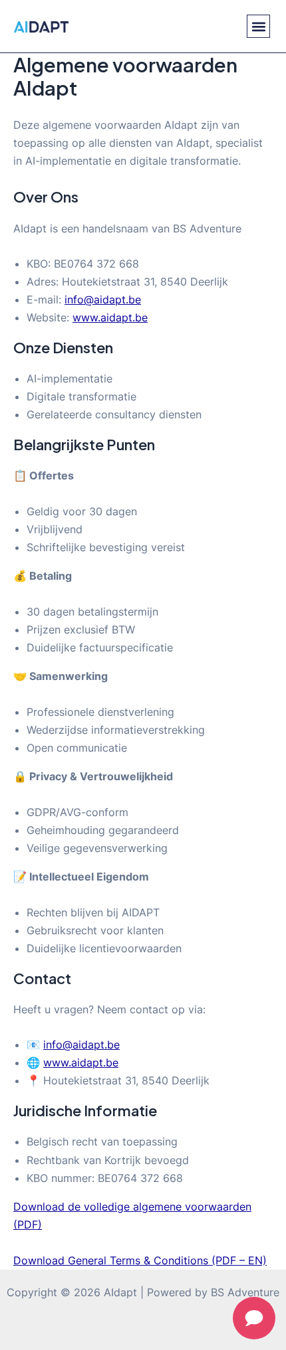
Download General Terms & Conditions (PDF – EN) (140, 1260)
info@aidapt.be (103, 299)
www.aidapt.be (110, 317)
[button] (258, 26)
